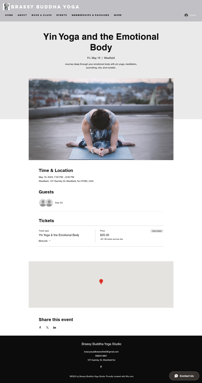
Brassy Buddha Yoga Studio (101, 344)
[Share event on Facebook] (40, 327)
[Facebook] (101, 366)
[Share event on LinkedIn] (54, 327)
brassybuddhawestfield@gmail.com (101, 351)
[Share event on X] (47, 327)
